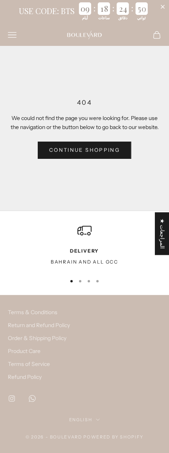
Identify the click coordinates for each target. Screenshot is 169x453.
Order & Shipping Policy (37, 338)
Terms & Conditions (32, 312)
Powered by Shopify (113, 437)
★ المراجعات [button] (162, 233)
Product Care (24, 351)
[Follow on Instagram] (12, 398)
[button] (164, 7)
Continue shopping (84, 150)
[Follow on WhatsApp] (32, 398)
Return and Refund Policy (39, 325)
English (80, 419)
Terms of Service (29, 363)
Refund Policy (25, 376)
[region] (84, 245)
